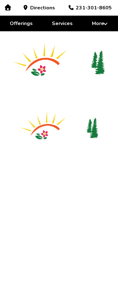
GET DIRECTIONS (59, 248)
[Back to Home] (59, 61)
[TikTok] (71, 154)
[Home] (8, 7)
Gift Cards (79, 181)
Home (38, 171)
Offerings (21, 23)
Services (62, 23)
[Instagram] (84, 154)
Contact (79, 171)
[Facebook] (59, 154)
